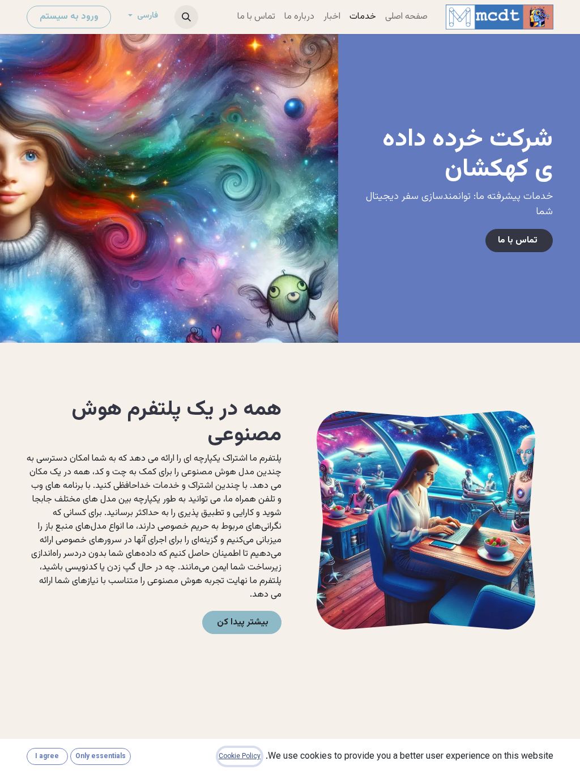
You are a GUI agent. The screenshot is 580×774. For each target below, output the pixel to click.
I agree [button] (47, 756)
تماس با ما (519, 240)
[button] (186, 17)
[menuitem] (406, 17)
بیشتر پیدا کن (241, 622)
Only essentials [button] (100, 756)
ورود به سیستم (69, 17)
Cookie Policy (240, 756)
